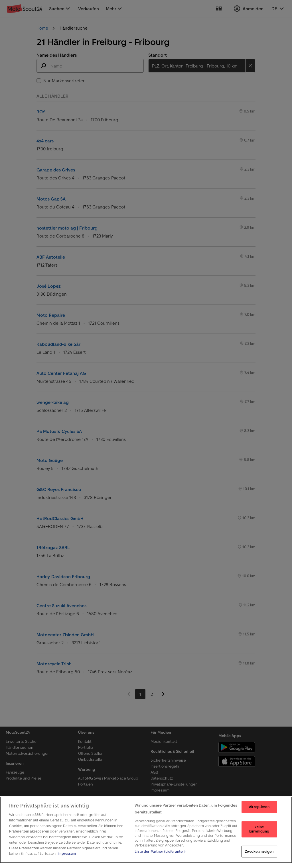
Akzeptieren (259, 806)
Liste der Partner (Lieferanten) (160, 851)
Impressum (67, 853)
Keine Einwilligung (259, 829)
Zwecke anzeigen (259, 851)
